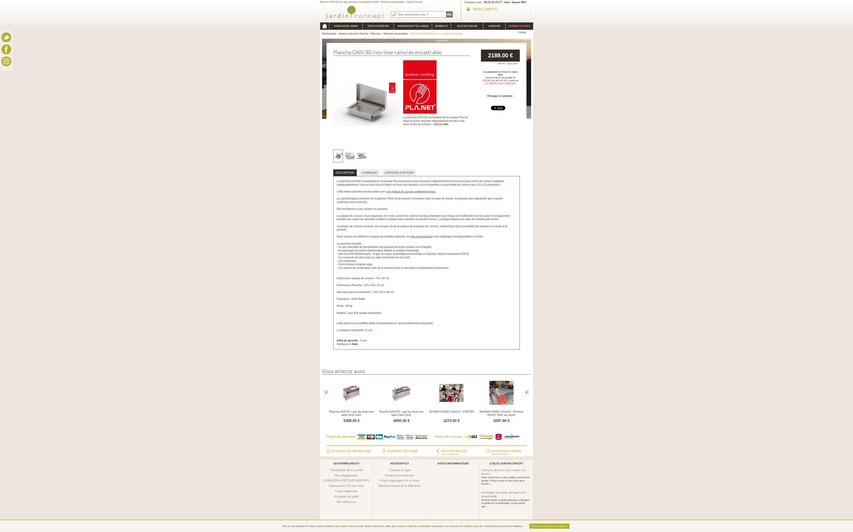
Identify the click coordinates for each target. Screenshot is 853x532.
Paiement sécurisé (402, 451)
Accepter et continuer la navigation (549, 526)
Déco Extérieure (378, 26)
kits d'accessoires (421, 236)
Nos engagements (346, 475)
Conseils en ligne (400, 470)
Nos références (346, 502)
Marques (494, 26)
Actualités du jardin (346, 496)
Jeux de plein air (467, 26)
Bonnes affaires (519, 26)
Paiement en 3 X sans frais (346, 486)
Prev (326, 392)
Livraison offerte (506, 452)
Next (527, 392)
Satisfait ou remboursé (351, 451)
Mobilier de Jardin (346, 26)
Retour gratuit (454, 452)
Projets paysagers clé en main (399, 480)
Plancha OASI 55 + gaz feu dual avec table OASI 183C (401, 413)
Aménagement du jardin (412, 26)
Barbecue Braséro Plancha (441, 27)
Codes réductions (346, 491)
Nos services (400, 463)
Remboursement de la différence (400, 486)
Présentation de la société (346, 470)
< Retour (521, 32)
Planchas (376, 33)
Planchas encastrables (395, 33)
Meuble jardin (324, 26)
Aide (507, 2)
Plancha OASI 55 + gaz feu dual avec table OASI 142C (351, 413)
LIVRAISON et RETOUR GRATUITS (346, 480)
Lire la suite (441, 124)
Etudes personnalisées (399, 475)
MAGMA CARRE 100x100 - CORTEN (451, 411)
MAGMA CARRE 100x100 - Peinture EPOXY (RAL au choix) (501, 413)
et (442, 236)
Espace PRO (519, 2)
